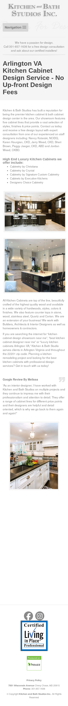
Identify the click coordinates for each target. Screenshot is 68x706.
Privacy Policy (34, 680)
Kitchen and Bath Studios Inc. (35, 694)
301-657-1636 (18, 46)
